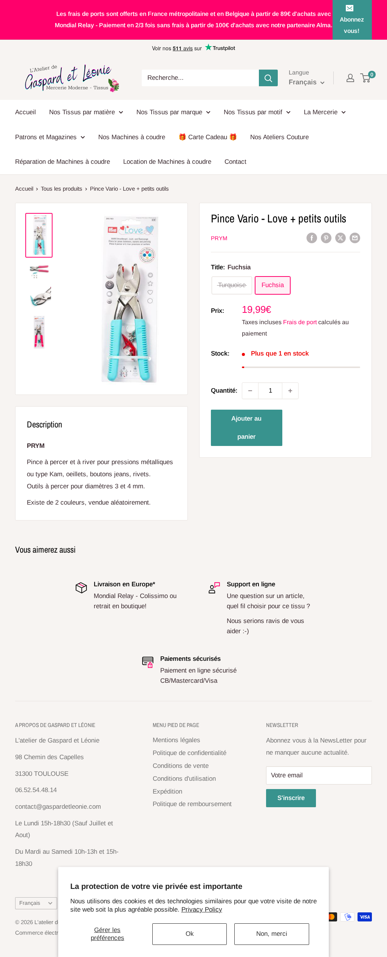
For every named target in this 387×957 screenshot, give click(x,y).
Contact (235, 161)
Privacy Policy (201, 909)
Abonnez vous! (352, 25)
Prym (219, 238)
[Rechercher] (268, 78)
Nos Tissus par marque (169, 112)
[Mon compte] (350, 78)
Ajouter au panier (246, 427)
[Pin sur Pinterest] (326, 237)
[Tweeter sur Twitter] (340, 237)
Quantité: (224, 390)
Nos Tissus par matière (82, 112)
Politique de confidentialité (189, 753)
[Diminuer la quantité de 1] (250, 391)
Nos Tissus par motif (253, 112)
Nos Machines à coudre (131, 137)
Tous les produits (61, 188)
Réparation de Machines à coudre (62, 161)
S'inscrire (291, 798)
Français (29, 903)
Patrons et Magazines (46, 137)
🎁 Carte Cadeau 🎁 (207, 137)
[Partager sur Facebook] (312, 237)
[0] (365, 77)
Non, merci (271, 933)
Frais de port (300, 322)
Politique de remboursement (192, 804)
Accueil (25, 112)
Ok (190, 933)
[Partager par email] (355, 237)
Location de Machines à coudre (167, 161)
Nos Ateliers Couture (279, 137)
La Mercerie (320, 112)
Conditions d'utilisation (184, 778)
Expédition (167, 791)
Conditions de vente (181, 765)
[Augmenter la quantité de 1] (290, 391)
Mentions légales (176, 740)
